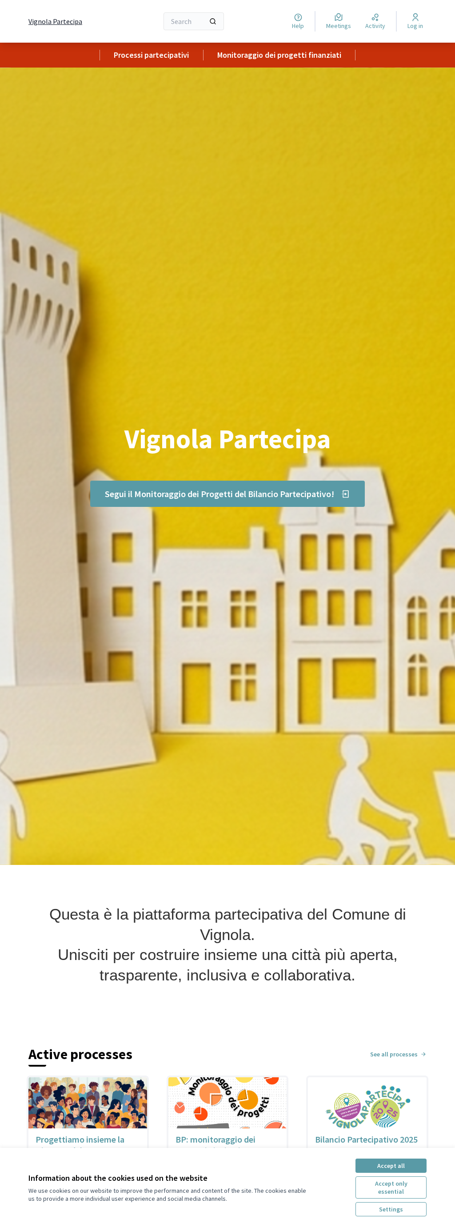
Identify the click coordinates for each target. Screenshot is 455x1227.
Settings (391, 1209)
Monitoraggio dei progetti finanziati (279, 55)
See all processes (394, 1054)
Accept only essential (391, 1187)
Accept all (391, 1166)
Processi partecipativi (151, 55)
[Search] (213, 21)
